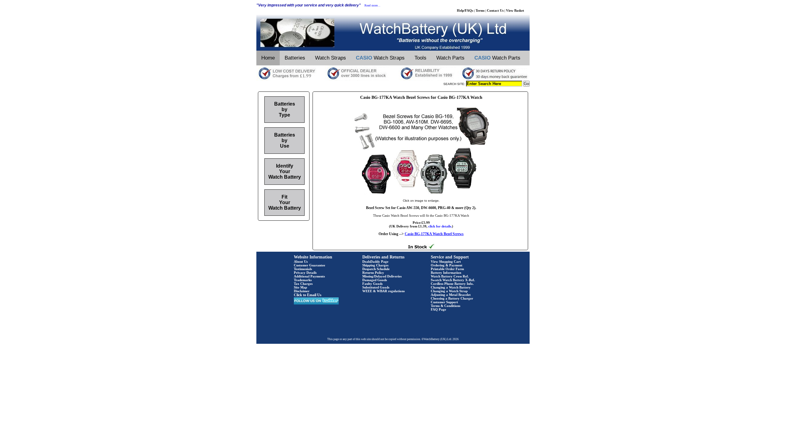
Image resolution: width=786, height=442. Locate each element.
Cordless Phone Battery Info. (452, 283)
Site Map (300, 287)
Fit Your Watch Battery (284, 202)
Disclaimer (301, 291)
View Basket (515, 10)
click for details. (440, 226)
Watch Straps (330, 58)
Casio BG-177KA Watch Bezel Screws (434, 234)
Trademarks (303, 280)
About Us (301, 261)
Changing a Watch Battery (451, 287)
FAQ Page (438, 309)
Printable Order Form (447, 269)
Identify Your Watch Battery (284, 171)
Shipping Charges (375, 265)
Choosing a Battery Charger (452, 298)
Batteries (295, 58)
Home (268, 58)
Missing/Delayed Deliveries (382, 276)
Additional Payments (309, 276)
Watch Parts (450, 58)
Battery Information (446, 272)
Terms (480, 10)
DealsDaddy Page (375, 261)
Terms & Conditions (445, 306)
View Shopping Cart (446, 261)
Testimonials (303, 269)
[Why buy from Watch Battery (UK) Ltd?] (393, 79)
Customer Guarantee (309, 265)
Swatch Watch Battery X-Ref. (453, 280)
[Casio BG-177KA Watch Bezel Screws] (421, 194)
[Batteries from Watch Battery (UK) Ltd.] (393, 49)
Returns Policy (373, 272)
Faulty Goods (372, 283)
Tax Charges (303, 283)
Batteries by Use (284, 140)
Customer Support (444, 302)
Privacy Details (305, 272)
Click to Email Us (307, 295)
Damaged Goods (374, 280)
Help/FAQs (465, 10)
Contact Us (495, 10)
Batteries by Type (284, 109)
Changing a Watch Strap (449, 291)
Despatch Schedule (376, 269)
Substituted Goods (375, 287)
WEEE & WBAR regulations (383, 291)
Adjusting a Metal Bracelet (451, 295)
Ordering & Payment (446, 265)
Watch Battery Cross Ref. (450, 276)
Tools (420, 58)
